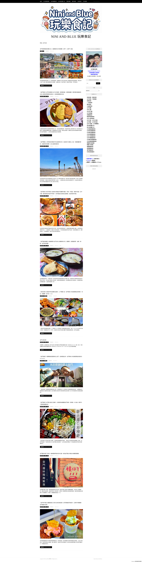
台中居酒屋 (89, 113)
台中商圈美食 (54, 1)
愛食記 (93, 160)
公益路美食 (89, 106)
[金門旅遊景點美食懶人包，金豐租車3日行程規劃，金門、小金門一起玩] (61, 65)
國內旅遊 (68, 1)
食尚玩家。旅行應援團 (43, 360)
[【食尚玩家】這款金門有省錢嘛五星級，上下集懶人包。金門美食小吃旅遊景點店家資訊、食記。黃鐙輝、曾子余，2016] (61, 312)
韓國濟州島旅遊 (90, 143)
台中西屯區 (95, 122)
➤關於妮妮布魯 (94, 74)
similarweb (94, 168)
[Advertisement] (94, 190)
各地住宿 (89, 97)
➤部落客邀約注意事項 (94, 72)
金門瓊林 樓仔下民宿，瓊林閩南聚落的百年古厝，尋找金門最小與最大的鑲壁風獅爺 (59, 453)
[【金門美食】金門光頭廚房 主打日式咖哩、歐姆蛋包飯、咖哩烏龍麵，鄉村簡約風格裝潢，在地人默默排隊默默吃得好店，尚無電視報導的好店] (61, 112)
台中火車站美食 (90, 118)
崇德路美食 (89, 115)
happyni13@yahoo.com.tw (94, 71)
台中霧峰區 (96, 123)
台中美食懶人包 (61, 1)
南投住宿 (94, 97)
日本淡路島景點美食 (91, 141)
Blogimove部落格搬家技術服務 (136, 561)
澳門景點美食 (90, 150)
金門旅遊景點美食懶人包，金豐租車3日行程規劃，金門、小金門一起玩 (56, 49)
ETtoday (99, 162)
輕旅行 (88, 162)
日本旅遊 (85, 1)
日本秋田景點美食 (91, 130)
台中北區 (89, 120)
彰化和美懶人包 (90, 127)
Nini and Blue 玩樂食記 (71, 36)
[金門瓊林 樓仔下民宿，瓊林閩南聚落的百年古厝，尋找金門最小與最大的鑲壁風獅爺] (61, 472)
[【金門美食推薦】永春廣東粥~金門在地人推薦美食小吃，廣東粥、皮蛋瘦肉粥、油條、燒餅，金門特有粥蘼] (61, 262)
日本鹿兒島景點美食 (91, 139)
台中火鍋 (89, 109)
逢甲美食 (89, 104)
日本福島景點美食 (91, 129)
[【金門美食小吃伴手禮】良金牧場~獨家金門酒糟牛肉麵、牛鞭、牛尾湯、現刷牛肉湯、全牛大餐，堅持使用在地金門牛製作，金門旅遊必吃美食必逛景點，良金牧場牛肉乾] (61, 212)
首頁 (41, 1)
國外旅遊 (74, 1)
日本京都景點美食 (91, 134)
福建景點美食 (90, 146)
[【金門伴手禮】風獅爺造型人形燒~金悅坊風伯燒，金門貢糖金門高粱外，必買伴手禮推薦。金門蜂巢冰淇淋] (61, 523)
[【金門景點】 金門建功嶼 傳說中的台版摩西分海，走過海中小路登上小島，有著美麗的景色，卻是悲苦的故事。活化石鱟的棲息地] (61, 162)
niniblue (51, 96)
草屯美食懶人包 (90, 125)
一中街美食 (89, 102)
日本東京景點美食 (91, 132)
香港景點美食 (90, 148)
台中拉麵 (89, 107)
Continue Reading (47, 85)
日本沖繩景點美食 (91, 137)
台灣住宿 (79, 1)
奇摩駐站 (94, 162)
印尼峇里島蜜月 (90, 151)
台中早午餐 (89, 111)
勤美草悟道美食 (90, 116)
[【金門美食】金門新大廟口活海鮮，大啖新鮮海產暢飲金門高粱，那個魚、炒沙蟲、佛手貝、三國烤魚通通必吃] (61, 423)
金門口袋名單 (43, 340)
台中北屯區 (95, 120)
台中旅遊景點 (46, 1)
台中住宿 (89, 99)
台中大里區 (89, 123)
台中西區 (89, 122)
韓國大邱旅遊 (90, 144)
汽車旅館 (94, 99)
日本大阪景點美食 (91, 136)
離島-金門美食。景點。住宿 (44, 96)
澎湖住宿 (89, 100)
